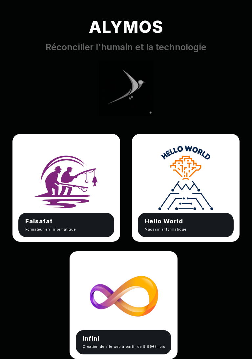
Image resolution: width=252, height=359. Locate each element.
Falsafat (39, 221)
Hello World (164, 221)
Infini (91, 338)
